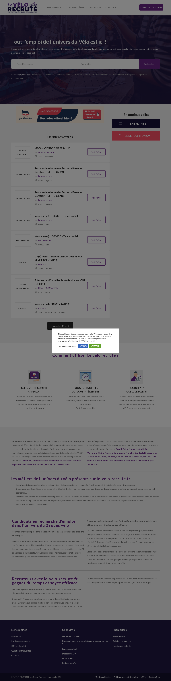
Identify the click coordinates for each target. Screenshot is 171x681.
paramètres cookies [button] (67, 346)
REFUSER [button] (83, 346)
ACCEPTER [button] (95, 346)
